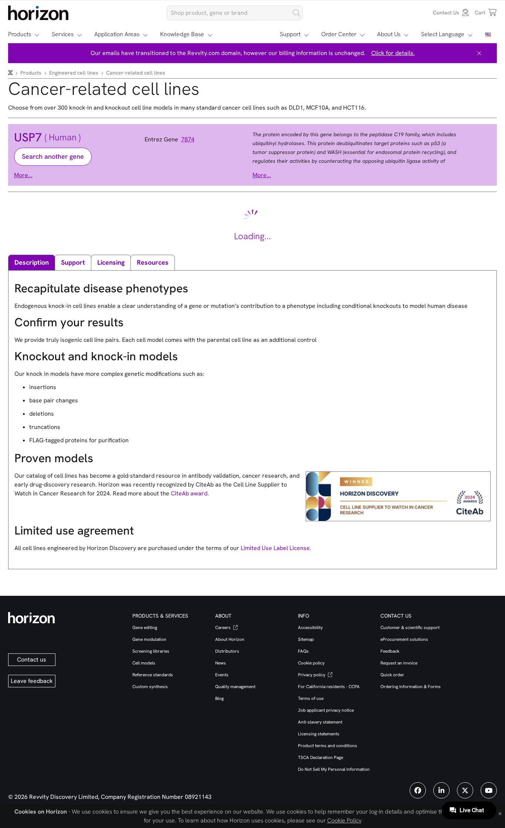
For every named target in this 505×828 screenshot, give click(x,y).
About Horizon (229, 639)
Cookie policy (311, 663)
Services (63, 34)
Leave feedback (32, 681)
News (220, 663)
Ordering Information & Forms (410, 687)
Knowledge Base (182, 34)
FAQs (303, 651)
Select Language (442, 34)
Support (290, 34)
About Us (388, 34)
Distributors (227, 651)
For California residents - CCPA (329, 687)
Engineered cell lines (74, 72)
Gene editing (144, 628)
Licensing (111, 262)
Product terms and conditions (327, 746)
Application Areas (116, 34)
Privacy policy (312, 675)
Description (31, 262)
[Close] (479, 53)
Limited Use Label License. (276, 548)
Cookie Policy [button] (344, 820)
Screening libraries (150, 651)
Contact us (31, 659)
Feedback (389, 651)
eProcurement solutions (404, 639)
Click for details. (393, 53)
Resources (153, 262)
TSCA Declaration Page (320, 757)
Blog (219, 698)
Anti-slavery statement (320, 722)
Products (19, 34)
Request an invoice (398, 663)
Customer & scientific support (410, 628)
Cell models (143, 663)
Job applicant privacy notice (326, 710)
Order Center (338, 34)
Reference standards (152, 675)
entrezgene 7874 (169, 139)
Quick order (392, 675)
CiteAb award (189, 493)
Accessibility (310, 628)
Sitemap (306, 639)
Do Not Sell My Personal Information (334, 769)
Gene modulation (149, 639)
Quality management (235, 687)
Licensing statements (318, 734)
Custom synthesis (150, 687)
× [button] (500, 813)
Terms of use (310, 698)
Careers (223, 628)
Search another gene (53, 156)
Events (221, 675)
